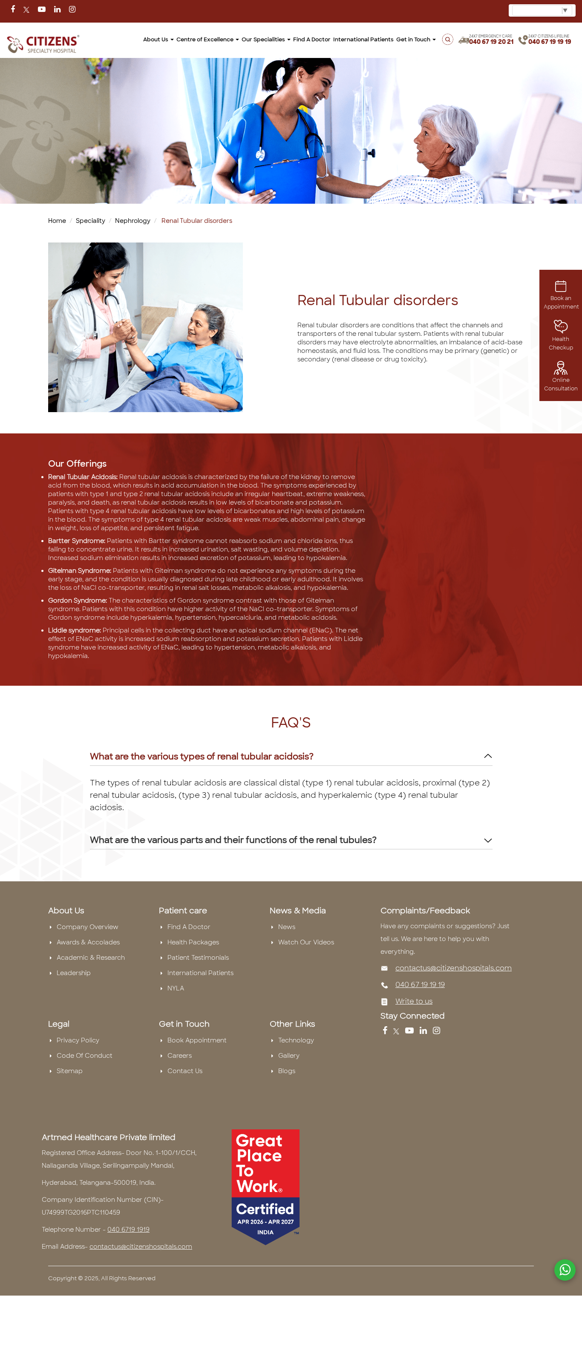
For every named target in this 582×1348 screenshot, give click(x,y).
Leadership (74, 973)
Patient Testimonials (198, 957)
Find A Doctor (188, 927)
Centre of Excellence (205, 39)
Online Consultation (561, 384)
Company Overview (87, 927)
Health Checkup (561, 343)
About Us (156, 39)
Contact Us (184, 1071)
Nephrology (132, 221)
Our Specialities (264, 39)
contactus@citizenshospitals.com (453, 968)
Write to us (413, 1001)
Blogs (286, 1071)
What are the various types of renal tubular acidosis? (202, 756)
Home (57, 221)
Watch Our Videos (306, 942)
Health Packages (193, 942)
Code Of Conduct (84, 1055)
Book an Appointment (561, 302)
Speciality (90, 221)
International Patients (363, 39)
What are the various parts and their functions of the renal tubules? (233, 840)
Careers (179, 1055)
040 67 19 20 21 (491, 42)
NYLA (175, 988)
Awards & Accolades (88, 942)
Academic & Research (91, 957)
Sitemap (70, 1071)
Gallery (289, 1055)
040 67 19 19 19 (549, 42)
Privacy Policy (78, 1040)
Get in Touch (414, 39)
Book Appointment (197, 1040)
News (286, 927)
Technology (296, 1040)
